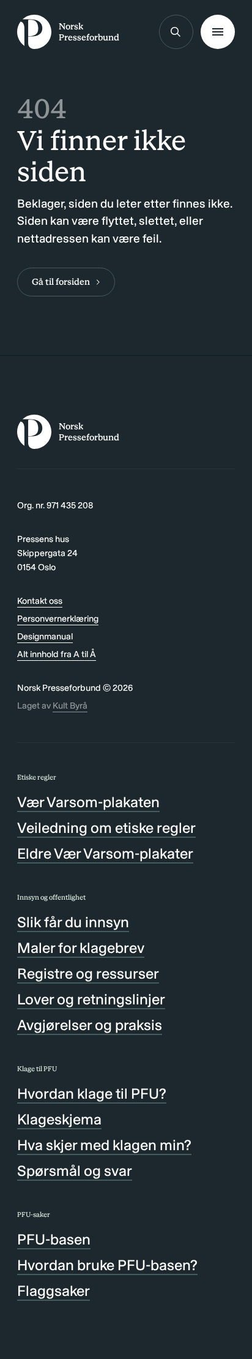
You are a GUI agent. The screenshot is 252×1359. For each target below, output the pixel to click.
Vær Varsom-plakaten (88, 802)
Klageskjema (59, 1119)
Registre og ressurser (88, 973)
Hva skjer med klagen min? (104, 1145)
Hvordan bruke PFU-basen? (107, 1265)
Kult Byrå (70, 705)
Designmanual (45, 636)
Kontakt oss (39, 600)
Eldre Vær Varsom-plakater (105, 853)
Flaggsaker (53, 1291)
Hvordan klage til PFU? (91, 1093)
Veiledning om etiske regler (106, 828)
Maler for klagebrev (80, 948)
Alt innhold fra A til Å (56, 654)
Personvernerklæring (57, 618)
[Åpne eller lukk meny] (218, 32)
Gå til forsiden (61, 281)
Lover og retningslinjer (91, 999)
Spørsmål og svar (74, 1171)
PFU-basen (54, 1239)
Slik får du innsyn (73, 922)
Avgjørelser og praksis (89, 1025)
